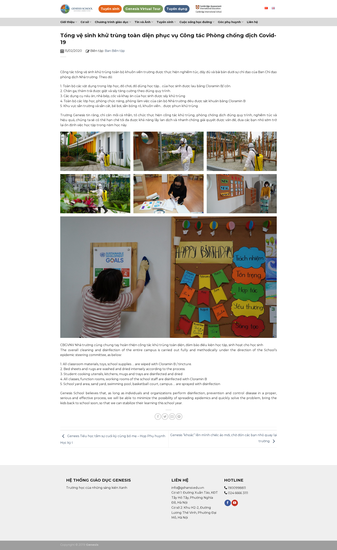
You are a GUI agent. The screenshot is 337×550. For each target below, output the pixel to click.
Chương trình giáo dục (111, 22)
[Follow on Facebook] (227, 503)
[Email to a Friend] (172, 416)
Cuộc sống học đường (195, 22)
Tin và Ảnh (143, 22)
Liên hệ (252, 22)
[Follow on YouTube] (234, 503)
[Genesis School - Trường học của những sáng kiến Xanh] (76, 9)
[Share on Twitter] (165, 416)
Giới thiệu (67, 22)
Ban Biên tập (115, 51)
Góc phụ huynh (229, 22)
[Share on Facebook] (158, 416)
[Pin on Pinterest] (179, 416)
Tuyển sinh (165, 22)
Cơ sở (85, 22)
